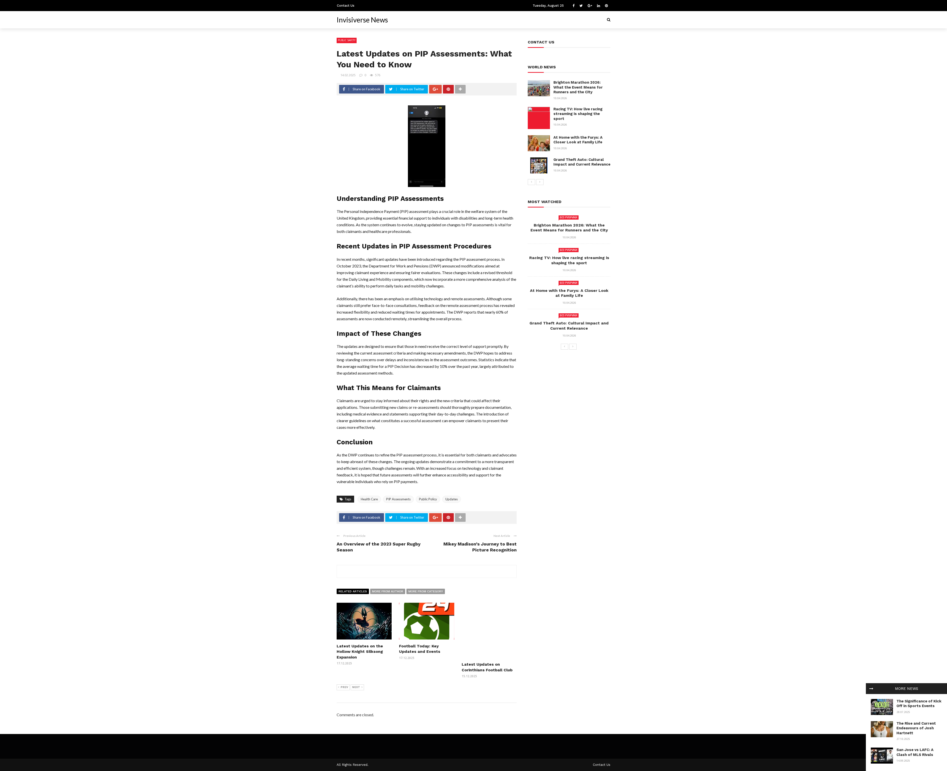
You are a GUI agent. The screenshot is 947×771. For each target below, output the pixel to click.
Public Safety (346, 40)
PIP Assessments (398, 499)
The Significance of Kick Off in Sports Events (918, 703)
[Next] (540, 182)
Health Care (369, 499)
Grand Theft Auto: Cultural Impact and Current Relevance (581, 162)
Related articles (353, 591)
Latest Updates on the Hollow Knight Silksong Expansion (360, 651)
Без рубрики (568, 217)
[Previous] (531, 182)
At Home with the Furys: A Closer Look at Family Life (577, 140)
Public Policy (428, 499)
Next (356, 687)
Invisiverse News (362, 20)
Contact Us (345, 5)
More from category (425, 591)
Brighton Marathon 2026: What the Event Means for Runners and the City (578, 87)
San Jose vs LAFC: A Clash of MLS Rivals (914, 752)
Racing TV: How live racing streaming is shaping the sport (577, 114)
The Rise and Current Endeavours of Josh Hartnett (916, 728)
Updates (451, 499)
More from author (387, 591)
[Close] (871, 688)
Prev (344, 687)
